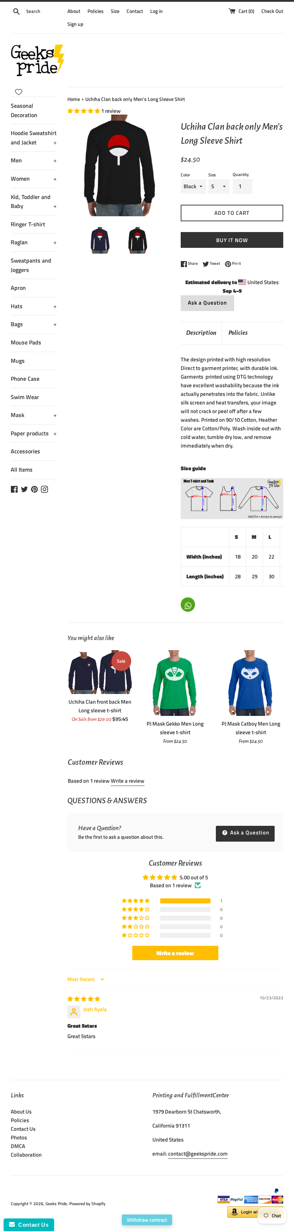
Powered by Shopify (87, 1203)
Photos (19, 1137)
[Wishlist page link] (18, 92)
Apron (18, 287)
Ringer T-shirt (28, 224)
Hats (34, 306)
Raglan (34, 242)
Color (185, 174)
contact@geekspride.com (198, 1153)
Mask (34, 415)
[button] (84, 111)
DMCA (18, 1146)
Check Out (272, 11)
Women (34, 178)
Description (201, 332)
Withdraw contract (147, 1219)
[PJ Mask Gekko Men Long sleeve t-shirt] (175, 683)
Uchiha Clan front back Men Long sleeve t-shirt (99, 706)
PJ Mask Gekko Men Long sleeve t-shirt (175, 727)
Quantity (241, 174)
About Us (21, 1111)
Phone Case (25, 378)
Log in (156, 11)
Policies (95, 11)
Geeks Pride (56, 1203)
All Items (22, 469)
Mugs (18, 360)
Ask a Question (207, 303)
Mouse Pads (26, 342)
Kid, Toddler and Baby (34, 201)
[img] (83, 999)
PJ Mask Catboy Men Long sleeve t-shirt (251, 727)
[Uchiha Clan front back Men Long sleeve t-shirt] (99, 672)
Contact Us (23, 1129)
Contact (135, 11)
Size (115, 11)
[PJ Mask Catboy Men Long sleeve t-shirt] (250, 683)
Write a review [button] (175, 953)
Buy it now (232, 240)
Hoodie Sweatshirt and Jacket (34, 138)
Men (34, 160)
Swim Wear (25, 397)
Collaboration (26, 1155)
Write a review (127, 781)
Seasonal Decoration (24, 110)
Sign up (75, 24)
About (73, 11)
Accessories (25, 451)
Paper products (34, 433)
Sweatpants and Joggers (31, 265)
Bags (34, 324)
